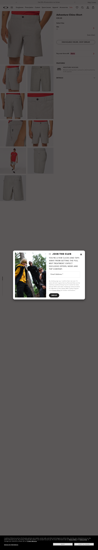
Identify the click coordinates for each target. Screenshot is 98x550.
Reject (63, 544)
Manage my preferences (11, 545)
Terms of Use (83, 539)
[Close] (81, 254)
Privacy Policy (73, 539)
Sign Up (54, 295)
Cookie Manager (32, 541)
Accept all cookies (84, 544)
